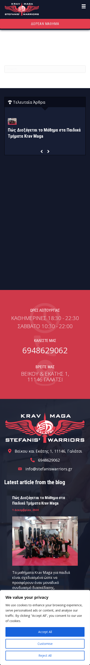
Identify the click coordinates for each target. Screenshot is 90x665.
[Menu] (83, 6)
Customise (45, 644)
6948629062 (45, 350)
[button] (41, 151)
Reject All (45, 655)
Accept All (45, 632)
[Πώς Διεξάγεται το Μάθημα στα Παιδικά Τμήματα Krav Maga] (45, 541)
